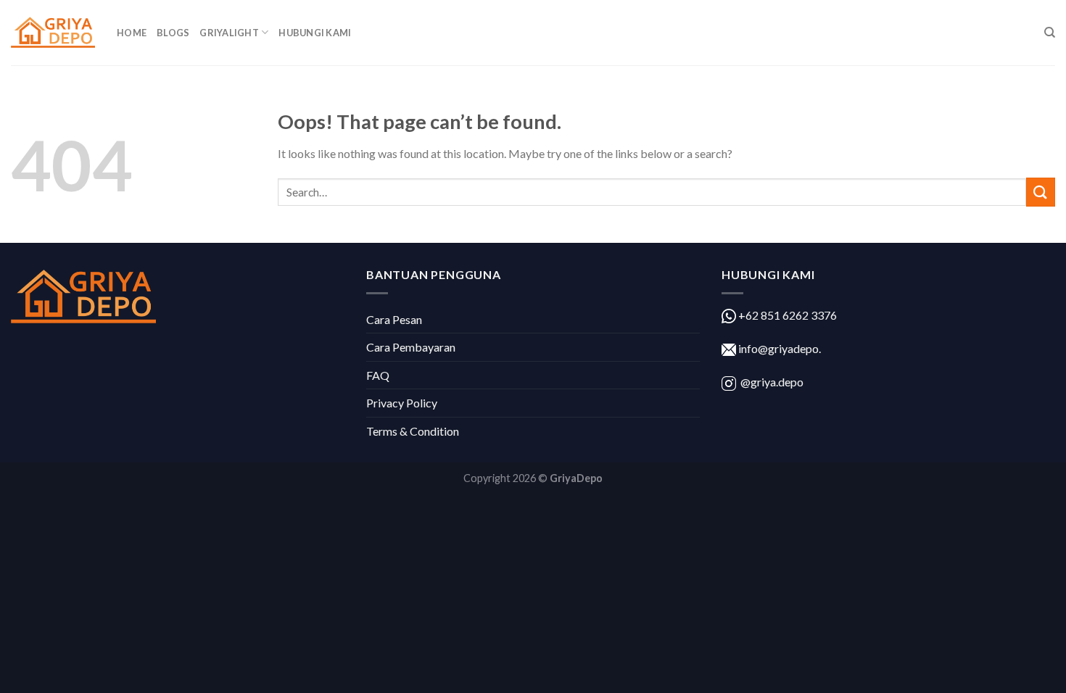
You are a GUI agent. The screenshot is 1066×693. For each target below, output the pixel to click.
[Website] (53, 32)
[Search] (1049, 32)
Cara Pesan (394, 319)
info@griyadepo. (778, 348)
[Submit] (1040, 192)
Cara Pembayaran (410, 347)
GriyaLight (229, 32)
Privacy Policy (401, 403)
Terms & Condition (412, 431)
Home (131, 32)
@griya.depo (771, 382)
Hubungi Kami (314, 32)
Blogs (173, 32)
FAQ (377, 375)
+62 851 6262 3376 (786, 315)
